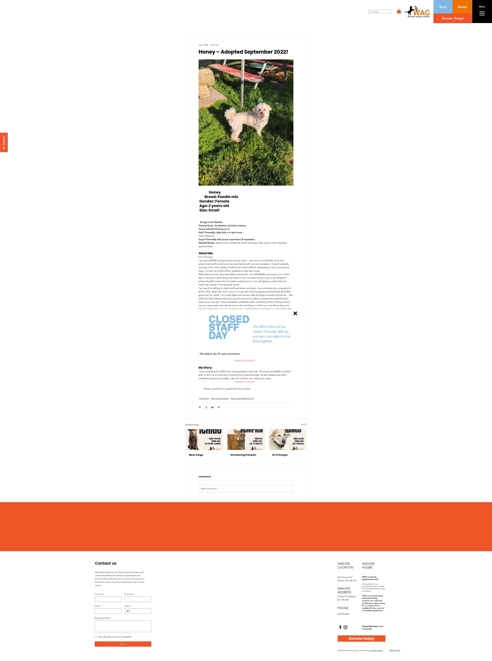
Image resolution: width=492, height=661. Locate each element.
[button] (295, 313)
